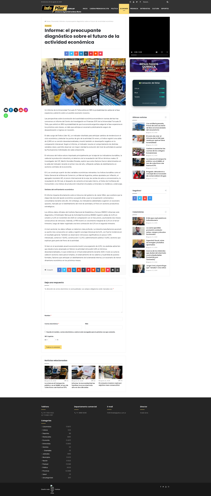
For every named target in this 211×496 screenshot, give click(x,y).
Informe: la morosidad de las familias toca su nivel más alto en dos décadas (83, 385)
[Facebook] (140, 2)
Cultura (155, 8)
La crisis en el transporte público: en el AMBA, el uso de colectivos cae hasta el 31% (56, 385)
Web (86, 324)
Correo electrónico (52, 324)
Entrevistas (145, 8)
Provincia (134, 8)
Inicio (85, 8)
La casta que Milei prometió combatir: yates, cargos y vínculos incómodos (156, 231)
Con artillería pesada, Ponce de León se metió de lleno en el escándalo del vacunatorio (156, 126)
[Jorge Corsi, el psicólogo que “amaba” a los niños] (139, 269)
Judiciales (46, 454)
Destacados (47, 437)
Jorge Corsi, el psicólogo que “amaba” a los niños (156, 267)
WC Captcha (49, 336)
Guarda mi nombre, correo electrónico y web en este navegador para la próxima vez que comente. (80, 332)
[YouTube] (133, 2)
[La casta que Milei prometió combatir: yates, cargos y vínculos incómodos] (139, 231)
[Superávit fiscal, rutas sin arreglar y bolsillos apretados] (139, 243)
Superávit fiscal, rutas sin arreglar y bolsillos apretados (155, 242)
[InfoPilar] (61, 9)
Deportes (165, 8)
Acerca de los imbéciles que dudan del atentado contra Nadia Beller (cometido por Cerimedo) (156, 255)
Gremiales (47, 450)
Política (114, 8)
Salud (44, 474)
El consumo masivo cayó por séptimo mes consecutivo (110, 384)
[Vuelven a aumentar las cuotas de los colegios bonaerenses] (139, 152)
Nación (45, 461)
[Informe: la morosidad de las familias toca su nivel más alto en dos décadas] (83, 372)
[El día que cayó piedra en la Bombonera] (139, 221)
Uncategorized (48, 478)
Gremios (45, 447)
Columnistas (47, 426)
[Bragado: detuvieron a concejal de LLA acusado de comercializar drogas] (139, 175)
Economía (124, 8)
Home (48, 21)
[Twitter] (136, 2)
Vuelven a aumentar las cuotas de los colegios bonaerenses (155, 150)
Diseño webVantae (50, 489)
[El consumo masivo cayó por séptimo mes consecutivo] (110, 372)
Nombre (48, 315)
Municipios (46, 457)
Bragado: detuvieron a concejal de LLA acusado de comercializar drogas (156, 174)
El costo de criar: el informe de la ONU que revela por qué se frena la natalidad (155, 139)
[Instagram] (130, 2)
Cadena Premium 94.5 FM (99, 8)
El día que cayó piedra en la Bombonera (156, 219)
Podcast (45, 464)
